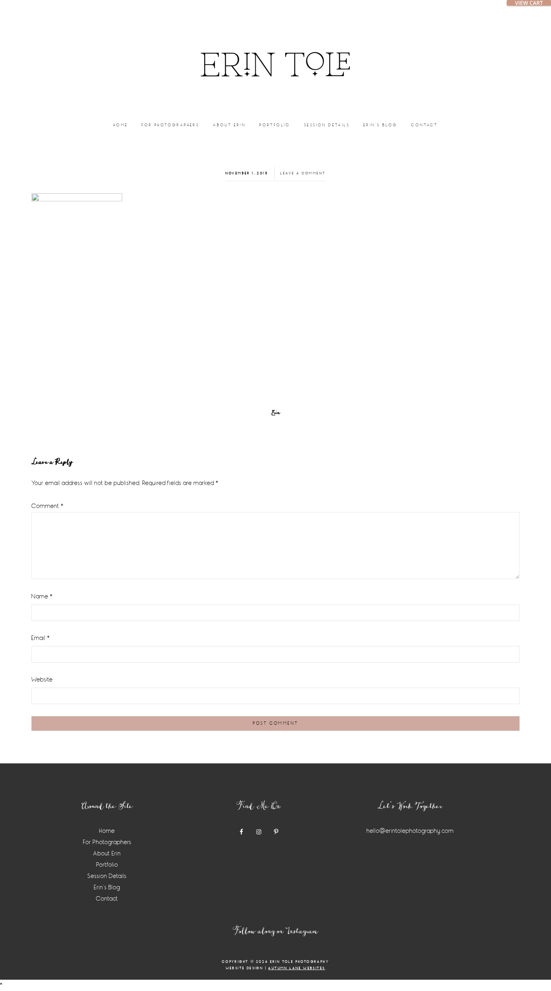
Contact (107, 899)
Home (107, 831)
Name (42, 596)
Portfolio (107, 865)
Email (40, 638)
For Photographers (107, 842)
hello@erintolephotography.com (410, 831)
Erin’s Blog (107, 887)
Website (42, 680)
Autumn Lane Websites (296, 968)
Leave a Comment (303, 173)
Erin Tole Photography (275, 54)
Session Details (107, 876)
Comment (47, 506)
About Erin (107, 853)
